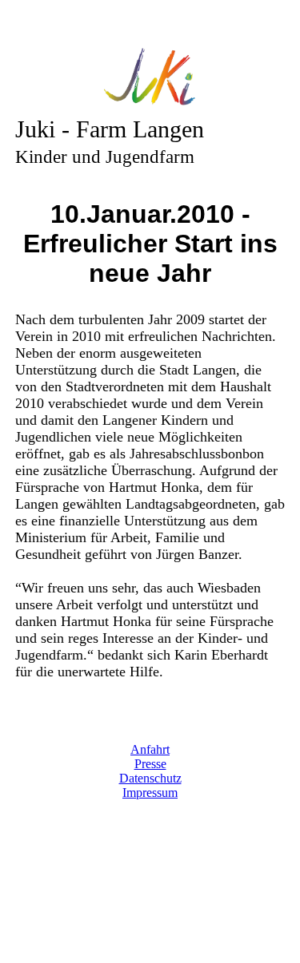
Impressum (150, 792)
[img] (150, 78)
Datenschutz (150, 778)
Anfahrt (150, 749)
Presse (150, 764)
